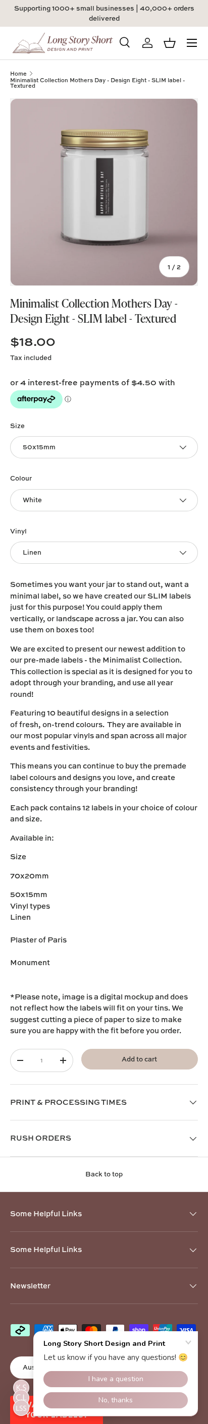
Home (18, 73)
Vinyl (18, 531)
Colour (21, 478)
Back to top (104, 1173)
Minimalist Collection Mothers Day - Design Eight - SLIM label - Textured (97, 83)
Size (17, 425)
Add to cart (139, 1058)
